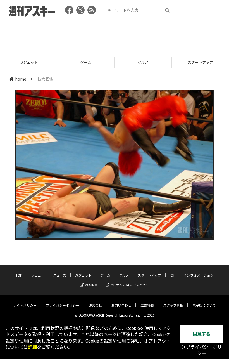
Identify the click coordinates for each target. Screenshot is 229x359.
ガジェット (29, 62)
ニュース (59, 275)
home (20, 79)
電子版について (204, 305)
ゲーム (85, 62)
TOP (19, 275)
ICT (172, 275)
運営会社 (95, 305)
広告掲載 (147, 305)
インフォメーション (198, 275)
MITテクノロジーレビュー (130, 284)
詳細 (32, 347)
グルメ (143, 62)
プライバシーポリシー (62, 305)
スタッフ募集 (173, 305)
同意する (202, 334)
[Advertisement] (114, 35)
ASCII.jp (91, 284)
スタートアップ (200, 62)
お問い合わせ (121, 305)
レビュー (37, 275)
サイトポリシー (25, 305)
